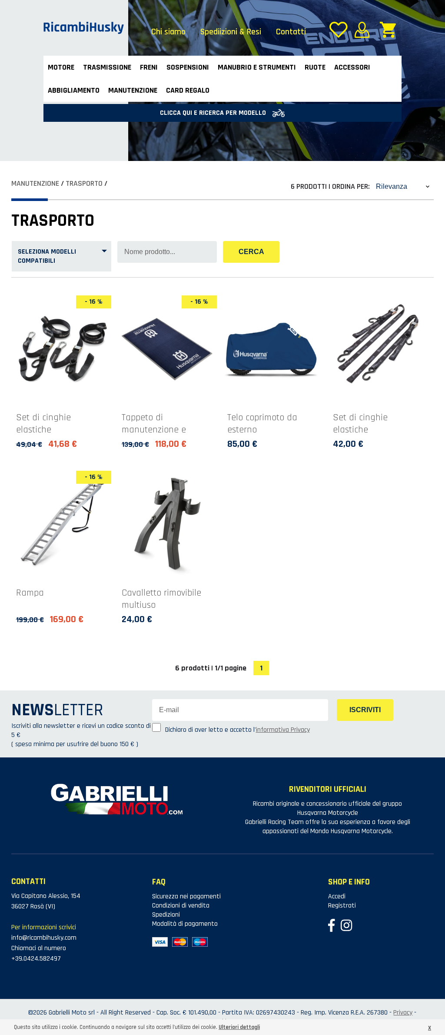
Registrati (342, 905)
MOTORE (61, 67)
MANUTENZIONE (132, 90)
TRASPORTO (84, 183)
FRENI (149, 67)
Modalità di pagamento (185, 923)
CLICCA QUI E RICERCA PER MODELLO (214, 112)
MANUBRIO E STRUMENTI (257, 67)
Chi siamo (168, 31)
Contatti (291, 31)
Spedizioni (166, 914)
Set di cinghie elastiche (43, 424)
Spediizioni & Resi (230, 31)
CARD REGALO (187, 90)
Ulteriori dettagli (239, 1027)
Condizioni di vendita (180, 905)
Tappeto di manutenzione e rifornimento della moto (157, 436)
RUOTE (315, 67)
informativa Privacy (283, 729)
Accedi (336, 896)
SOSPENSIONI (187, 67)
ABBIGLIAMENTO (74, 90)
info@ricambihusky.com (43, 937)
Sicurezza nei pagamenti (186, 896)
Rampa (30, 593)
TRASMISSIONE (107, 67)
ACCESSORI (352, 67)
